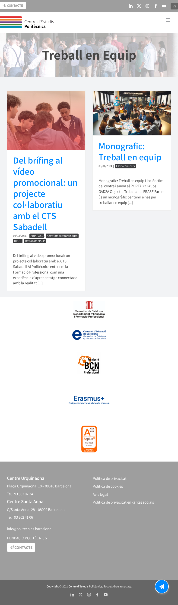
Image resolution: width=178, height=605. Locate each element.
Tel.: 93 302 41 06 (20, 517)
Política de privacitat (110, 478)
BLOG (17, 241)
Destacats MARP (35, 241)
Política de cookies (108, 486)
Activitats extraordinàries (62, 236)
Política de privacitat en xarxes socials (123, 502)
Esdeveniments (125, 166)
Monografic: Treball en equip (130, 151)
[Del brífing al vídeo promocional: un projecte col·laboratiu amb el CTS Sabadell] (46, 120)
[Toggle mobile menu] (168, 20)
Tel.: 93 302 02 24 (20, 493)
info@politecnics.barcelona (29, 528)
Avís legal (100, 494)
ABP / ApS (37, 236)
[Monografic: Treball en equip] (132, 113)
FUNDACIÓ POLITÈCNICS (27, 538)
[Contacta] (162, 586)
